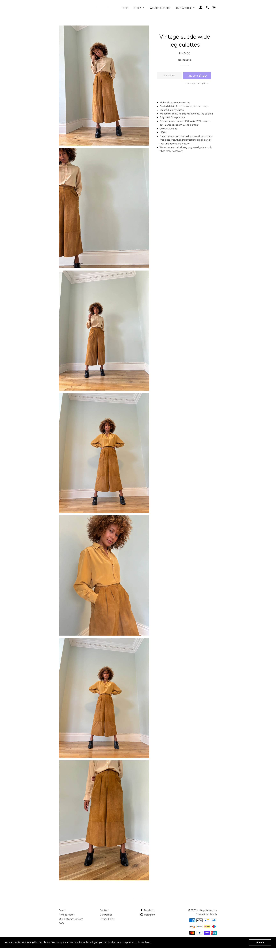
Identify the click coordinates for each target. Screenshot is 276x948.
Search (62, 910)
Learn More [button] (144, 942)
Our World (184, 8)
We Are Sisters (160, 8)
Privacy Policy (107, 919)
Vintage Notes (67, 914)
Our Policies (106, 914)
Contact (104, 910)
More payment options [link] (197, 83)
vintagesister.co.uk (207, 910)
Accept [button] (260, 942)
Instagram (149, 914)
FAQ (61, 923)
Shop (138, 8)
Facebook (149, 910)
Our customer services (71, 919)
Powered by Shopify (206, 914)
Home (124, 8)
